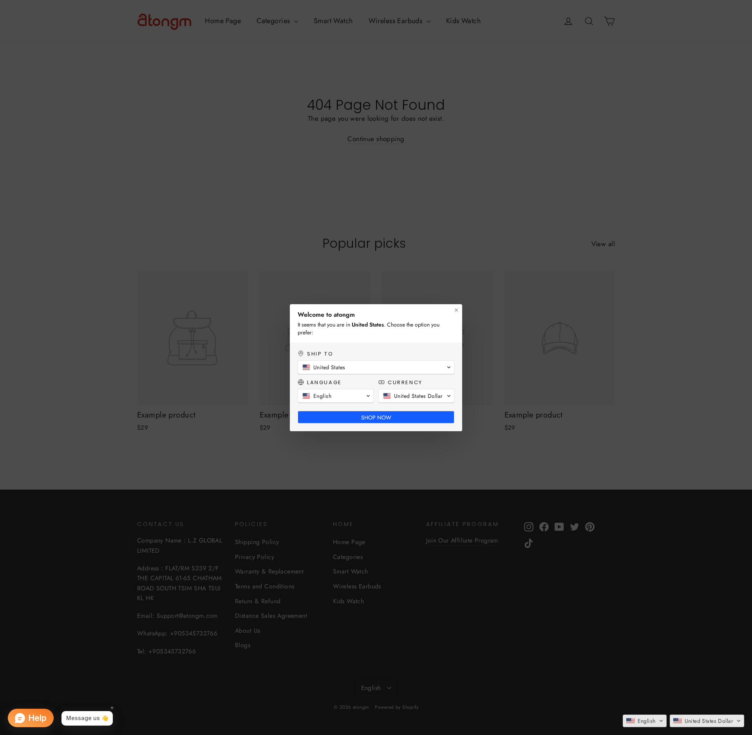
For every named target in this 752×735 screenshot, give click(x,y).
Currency (405, 382)
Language (324, 382)
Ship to (320, 353)
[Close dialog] (456, 310)
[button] (645, 721)
